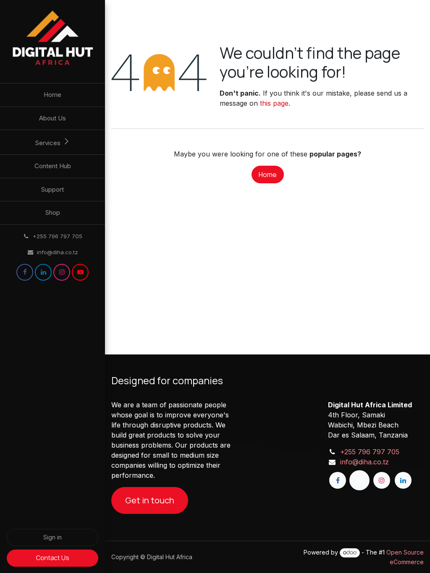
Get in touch (149, 500)
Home (268, 174)
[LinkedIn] (43, 272)
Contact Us (52, 557)
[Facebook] (24, 272)
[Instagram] (61, 272)
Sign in (52, 537)
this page (274, 103)
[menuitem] (52, 95)
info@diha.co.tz (364, 462)
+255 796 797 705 (369, 452)
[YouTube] (80, 272)
